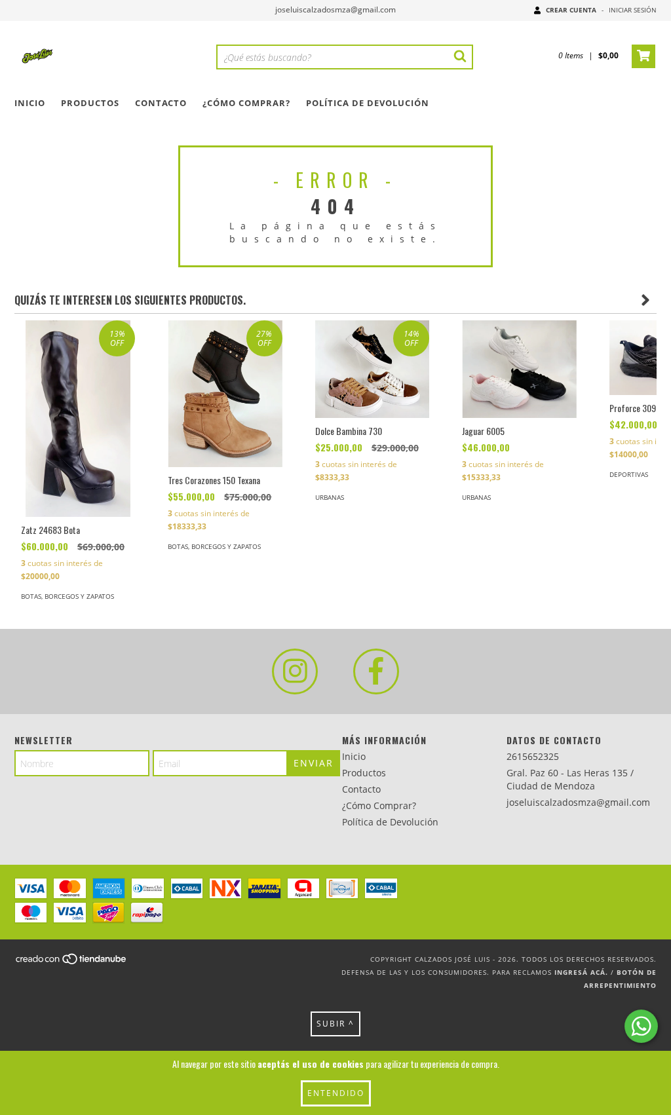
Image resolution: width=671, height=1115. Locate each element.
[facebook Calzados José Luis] (376, 671)
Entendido (335, 1093)
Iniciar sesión (633, 9)
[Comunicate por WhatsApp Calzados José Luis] (641, 1026)
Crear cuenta (571, 9)
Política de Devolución (367, 103)
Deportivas (628, 474)
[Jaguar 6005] (519, 369)
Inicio (29, 103)
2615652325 (533, 756)
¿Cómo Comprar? (246, 103)
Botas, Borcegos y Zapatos (67, 596)
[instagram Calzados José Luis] (295, 671)
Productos (90, 103)
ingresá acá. (581, 972)
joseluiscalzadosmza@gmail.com (335, 9)
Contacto (161, 103)
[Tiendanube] (71, 963)
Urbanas (329, 497)
